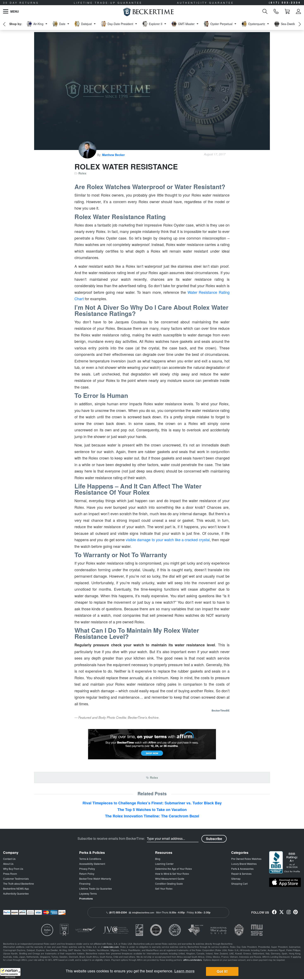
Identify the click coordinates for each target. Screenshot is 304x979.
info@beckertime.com (143, 912)
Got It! (222, 971)
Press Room (10, 873)
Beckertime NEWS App (16, 888)
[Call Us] (276, 11)
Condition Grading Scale (169, 883)
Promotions (86, 898)
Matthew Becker (113, 155)
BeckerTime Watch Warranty (95, 878)
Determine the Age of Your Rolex (173, 868)
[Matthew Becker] (88, 155)
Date (62, 24)
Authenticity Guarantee (16, 893)
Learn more (184, 970)
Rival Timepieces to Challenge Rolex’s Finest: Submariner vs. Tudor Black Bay (152, 803)
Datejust (86, 24)
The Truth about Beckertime (18, 883)
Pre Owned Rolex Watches (246, 858)
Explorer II (155, 24)
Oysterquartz (256, 24)
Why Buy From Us (13, 868)
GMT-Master (186, 24)
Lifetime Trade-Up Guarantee (95, 888)
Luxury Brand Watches (244, 863)
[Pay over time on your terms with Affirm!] (152, 744)
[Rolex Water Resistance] (152, 91)
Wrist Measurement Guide (169, 878)
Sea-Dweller (289, 24)
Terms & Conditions (90, 858)
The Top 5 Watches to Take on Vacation (152, 809)
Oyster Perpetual (221, 24)
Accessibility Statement (92, 863)
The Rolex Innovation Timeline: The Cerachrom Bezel (152, 816)
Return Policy (86, 873)
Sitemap (236, 878)
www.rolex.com (111, 946)
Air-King (38, 24)
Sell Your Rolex (163, 888)
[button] (10, 973)
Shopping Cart (239, 883)
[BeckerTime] (148, 11)
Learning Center (164, 863)
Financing (84, 883)
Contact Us (9, 858)
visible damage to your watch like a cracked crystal (168, 539)
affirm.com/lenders (192, 959)
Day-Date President (120, 24)
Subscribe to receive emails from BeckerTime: (111, 838)
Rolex (82, 173)
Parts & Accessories (242, 868)
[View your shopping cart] (287, 11)
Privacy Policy (87, 868)
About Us (8, 863)
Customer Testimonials (16, 878)
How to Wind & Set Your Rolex (172, 873)
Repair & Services (241, 873)
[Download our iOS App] (285, 882)
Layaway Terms (88, 893)
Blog (157, 858)
